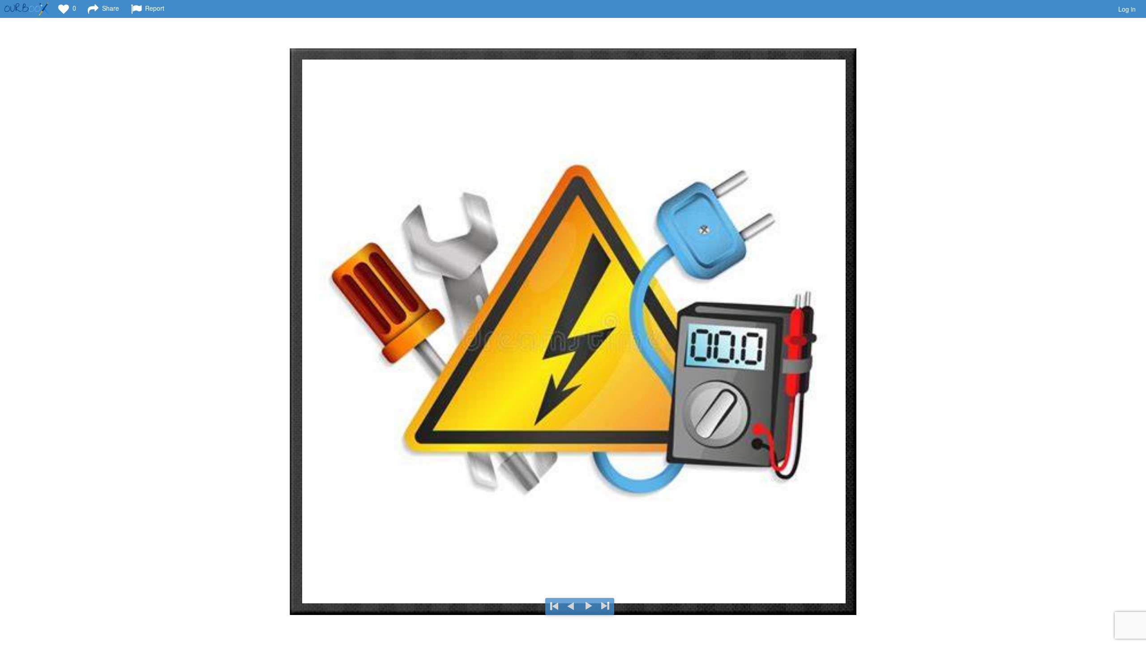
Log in (1127, 8)
